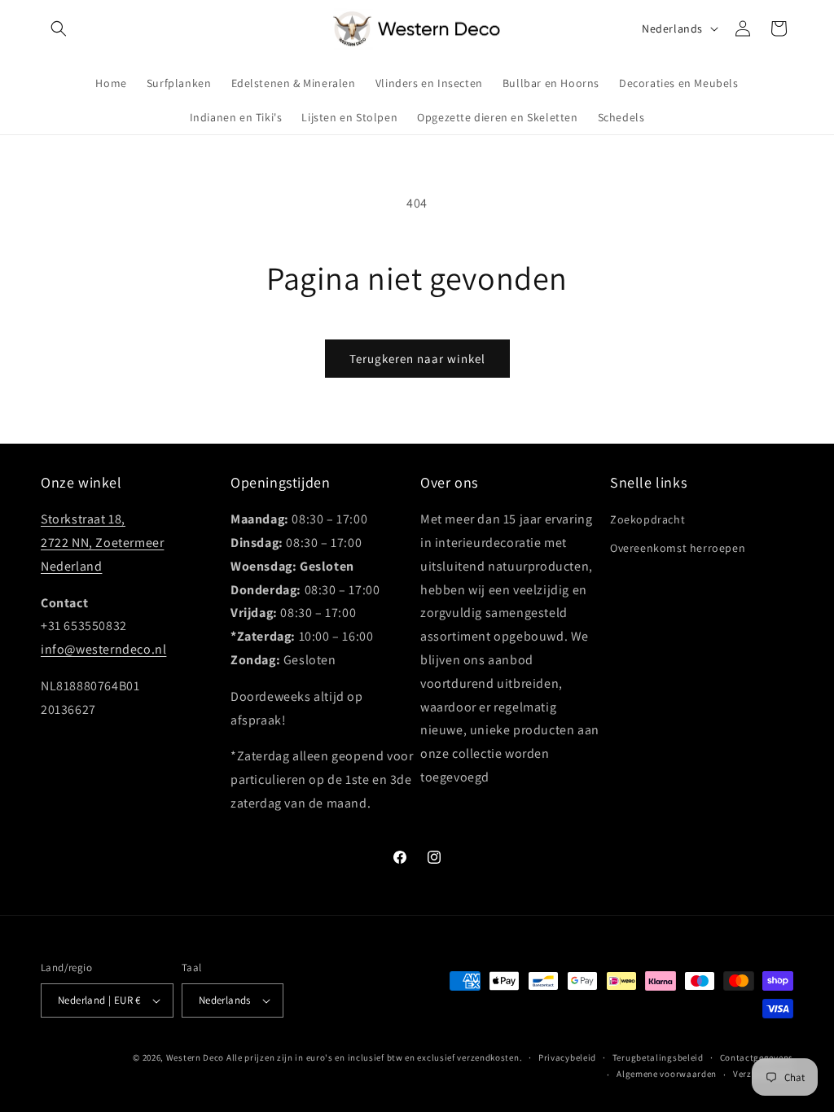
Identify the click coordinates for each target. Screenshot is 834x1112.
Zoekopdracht (647, 519)
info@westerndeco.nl (103, 649)
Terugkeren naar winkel (417, 358)
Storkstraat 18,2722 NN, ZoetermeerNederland (102, 542)
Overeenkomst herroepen (677, 548)
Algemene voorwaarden (667, 1073)
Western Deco (195, 1057)
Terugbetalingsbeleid (658, 1057)
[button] (59, 28)
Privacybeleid (567, 1057)
